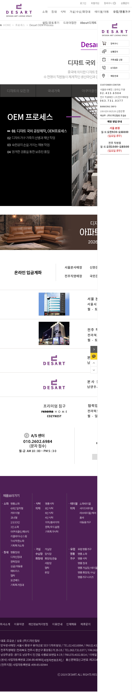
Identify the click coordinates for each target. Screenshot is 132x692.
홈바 (82, 517)
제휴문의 (85, 624)
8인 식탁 (49, 508)
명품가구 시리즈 (86, 577)
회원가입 (95, 3)
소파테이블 (85, 503)
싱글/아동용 (16, 566)
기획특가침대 (17, 585)
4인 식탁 (49, 517)
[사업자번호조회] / (53, 660)
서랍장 (48, 563)
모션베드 (14, 580)
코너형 (13, 517)
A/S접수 (114, 67)
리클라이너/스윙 (18, 536)
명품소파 (14, 503)
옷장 (47, 572)
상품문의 (125, 3)
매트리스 (14, 571)
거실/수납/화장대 (80, 11)
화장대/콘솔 (51, 558)
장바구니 (109, 3)
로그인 (83, 3)
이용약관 (19, 624)
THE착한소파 (17, 541)
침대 (54, 11)
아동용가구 (85, 522)
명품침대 (14, 552)
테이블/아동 (102, 11)
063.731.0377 (111, 100)
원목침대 (14, 561)
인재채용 (71, 624)
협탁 (12, 575)
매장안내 (114, 75)
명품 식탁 (82, 558)
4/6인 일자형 (16, 508)
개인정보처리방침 (38, 624)
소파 (45, 11)
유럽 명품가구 (84, 549)
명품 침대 (82, 563)
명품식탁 (49, 503)
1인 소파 (14, 527)
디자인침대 (16, 557)
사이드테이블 (86, 508)
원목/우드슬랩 (52, 527)
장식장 (48, 554)
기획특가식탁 (51, 531)
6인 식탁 (49, 513)
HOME (7, 25)
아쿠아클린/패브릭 (19, 531)
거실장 (48, 549)
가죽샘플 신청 (116, 59)
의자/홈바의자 (52, 522)
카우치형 (14, 513)
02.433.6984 (110, 93)
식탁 (63, 11)
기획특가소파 (17, 545)
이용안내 (57, 624)
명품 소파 (82, 554)
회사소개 (5, 624)
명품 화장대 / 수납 (86, 572)
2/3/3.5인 (15, 522)
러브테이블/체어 (88, 513)
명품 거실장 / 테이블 (87, 568)
